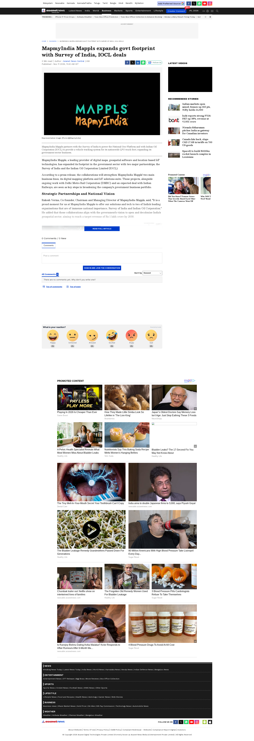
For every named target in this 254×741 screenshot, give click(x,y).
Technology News (123, 706)
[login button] (208, 11)
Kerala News (127, 670)
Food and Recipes (66, 697)
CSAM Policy (115, 730)
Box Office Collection (109, 679)
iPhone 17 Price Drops (65, 17)
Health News (81, 697)
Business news (49, 706)
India (87, 10)
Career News (104, 697)
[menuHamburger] (212, 11)
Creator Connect (176, 11)
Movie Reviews (92, 679)
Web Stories (117, 697)
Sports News (49, 688)
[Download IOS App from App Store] (210, 722)
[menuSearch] (217, 11)
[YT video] (204, 3)
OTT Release (68, 679)
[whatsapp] (199, 3)
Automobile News (140, 706)
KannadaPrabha (84, 3)
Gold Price (81, 706)
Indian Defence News (143, 670)
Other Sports (101, 688)
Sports (129, 10)
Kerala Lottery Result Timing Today (179, 17)
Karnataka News (113, 670)
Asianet (53, 721)
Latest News (75, 10)
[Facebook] (188, 3)
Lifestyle (158, 10)
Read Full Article (102, 229)
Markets (118, 10)
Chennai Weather (76, 715)
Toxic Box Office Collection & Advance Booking (141, 17)
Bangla (113, 3)
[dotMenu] (204, 11)
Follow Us (157, 63)
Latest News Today (71, 670)
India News (87, 670)
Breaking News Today (52, 670)
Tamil (105, 3)
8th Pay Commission (105, 706)
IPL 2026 (193, 10)
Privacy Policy (103, 730)
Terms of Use (89, 730)
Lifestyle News (49, 697)
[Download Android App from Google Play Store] (204, 722)
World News (98, 670)
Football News (76, 688)
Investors (181, 730)
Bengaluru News (162, 670)
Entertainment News (52, 679)
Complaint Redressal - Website (137, 730)
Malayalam (48, 3)
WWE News (89, 688)
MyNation (139, 3)
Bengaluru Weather (94, 715)
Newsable (59, 3)
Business (106, 10)
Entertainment (143, 10)
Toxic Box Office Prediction (106, 17)
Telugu (97, 3)
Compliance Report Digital (164, 730)
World (96, 10)
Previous (205, 17)
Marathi (129, 3)
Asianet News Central (73, 61)
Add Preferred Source (169, 3)
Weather (47, 715)
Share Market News (66, 706)
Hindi (120, 3)
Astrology (92, 697)
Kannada (71, 3)
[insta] (210, 3)
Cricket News (62, 688)
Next (210, 17)
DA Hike (91, 706)
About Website (75, 730)
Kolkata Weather (84, 17)
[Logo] (54, 11)
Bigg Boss (80, 679)
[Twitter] (194, 3)
